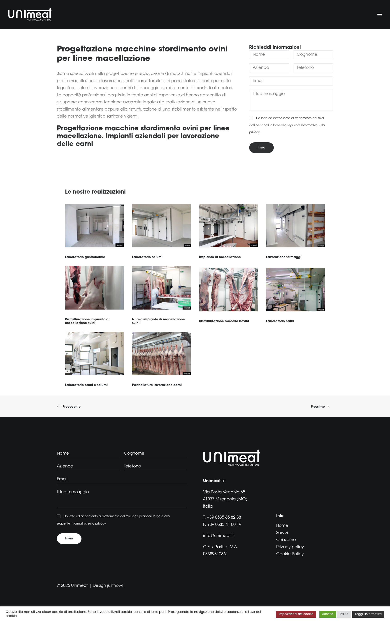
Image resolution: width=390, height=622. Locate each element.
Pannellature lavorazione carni (157, 385)
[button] (379, 14)
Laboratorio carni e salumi (86, 385)
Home (282, 526)
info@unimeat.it (218, 536)
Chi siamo (286, 540)
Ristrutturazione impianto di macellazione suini (87, 321)
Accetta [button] (327, 614)
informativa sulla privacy (88, 523)
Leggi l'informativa (368, 614)
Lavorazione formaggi (283, 257)
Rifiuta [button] (344, 614)
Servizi (282, 533)
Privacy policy (290, 547)
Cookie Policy (290, 554)
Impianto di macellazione (220, 257)
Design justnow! (108, 586)
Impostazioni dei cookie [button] (296, 614)
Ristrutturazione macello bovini (224, 321)
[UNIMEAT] (29, 14)
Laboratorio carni (280, 321)
